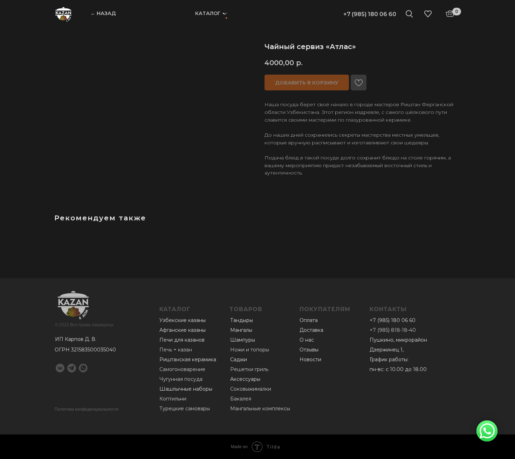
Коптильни (172, 399)
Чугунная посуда (180, 379)
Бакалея (240, 399)
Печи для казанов (182, 340)
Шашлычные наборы (185, 389)
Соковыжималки (250, 389)
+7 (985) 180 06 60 (369, 14)
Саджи (238, 359)
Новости (310, 359)
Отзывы (309, 350)
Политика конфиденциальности (86, 409)
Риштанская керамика (187, 359)
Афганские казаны (182, 330)
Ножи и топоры (249, 350)
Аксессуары (245, 379)
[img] (63, 14)
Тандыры (241, 320)
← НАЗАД (103, 13)
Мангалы (241, 330)
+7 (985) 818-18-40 (393, 330)
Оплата (309, 320)
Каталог (207, 13)
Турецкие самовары (184, 408)
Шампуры (242, 340)
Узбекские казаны (182, 320)
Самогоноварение (182, 369)
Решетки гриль (249, 369)
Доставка (311, 330)
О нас (307, 340)
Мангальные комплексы (260, 408)
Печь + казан (175, 350)
